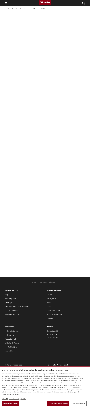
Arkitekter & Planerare (12, 343)
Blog (6, 295)
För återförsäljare (11, 347)
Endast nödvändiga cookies (58, 403)
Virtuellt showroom (12, 310)
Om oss (49, 295)
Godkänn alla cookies (10, 403)
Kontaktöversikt (52, 331)
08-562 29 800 (53, 337)
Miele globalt (51, 298)
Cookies (23, 399)
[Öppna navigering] (6, 3)
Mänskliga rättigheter (54, 314)
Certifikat (50, 318)
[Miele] (45, 2)
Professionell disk (25, 9)
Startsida (7, 9)
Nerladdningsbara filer (12, 314)
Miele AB (5, 399)
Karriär (49, 306)
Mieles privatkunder (12, 331)
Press (49, 302)
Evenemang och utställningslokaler (17, 306)
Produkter (15, 9)
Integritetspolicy (14, 399)
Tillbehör (35, 9)
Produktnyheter (10, 298)
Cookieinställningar (78, 403)
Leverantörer (9, 351)
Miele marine (9, 335)
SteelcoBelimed (10, 339)
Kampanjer (8, 302)
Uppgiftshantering (53, 310)
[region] (45, 387)
